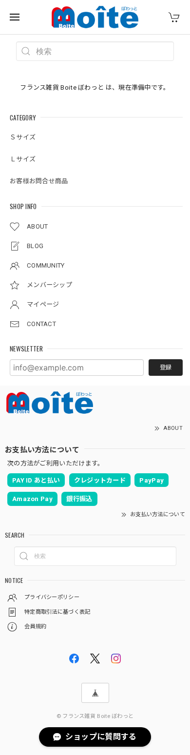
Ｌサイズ (23, 159)
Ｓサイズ (23, 137)
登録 (165, 367)
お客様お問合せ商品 (39, 181)
